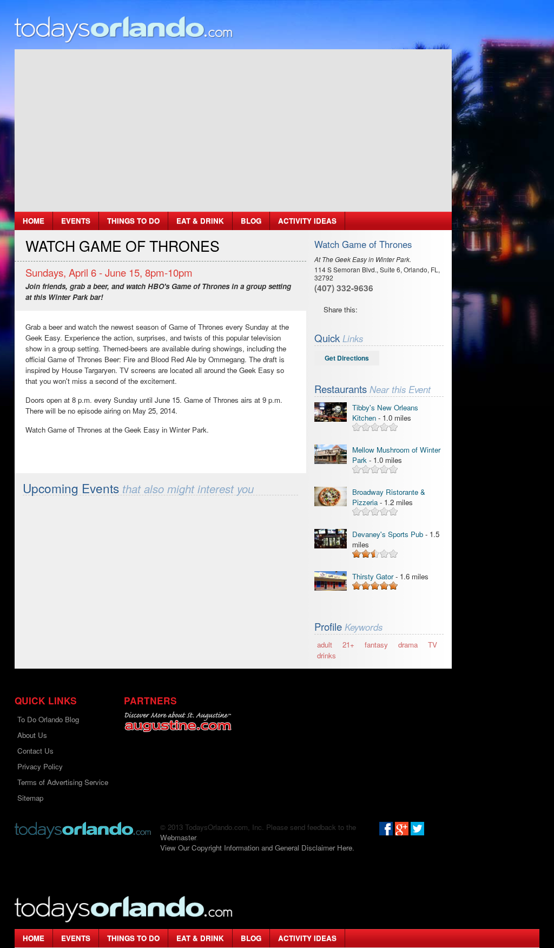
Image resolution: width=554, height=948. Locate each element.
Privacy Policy (40, 766)
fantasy (376, 644)
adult (324, 644)
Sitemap (30, 798)
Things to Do (133, 220)
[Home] (124, 29)
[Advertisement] (233, 130)
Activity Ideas (307, 220)
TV (432, 644)
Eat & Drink (200, 220)
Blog (251, 220)
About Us (32, 735)
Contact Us (35, 751)
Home (33, 220)
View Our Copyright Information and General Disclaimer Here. (257, 847)
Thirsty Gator (372, 576)
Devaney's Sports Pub (387, 534)
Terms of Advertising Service (62, 782)
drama (408, 644)
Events (75, 220)
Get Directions (347, 358)
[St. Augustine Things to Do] (178, 722)
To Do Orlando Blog (48, 719)
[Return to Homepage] (83, 829)
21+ (348, 644)
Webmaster (178, 837)
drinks (326, 655)
